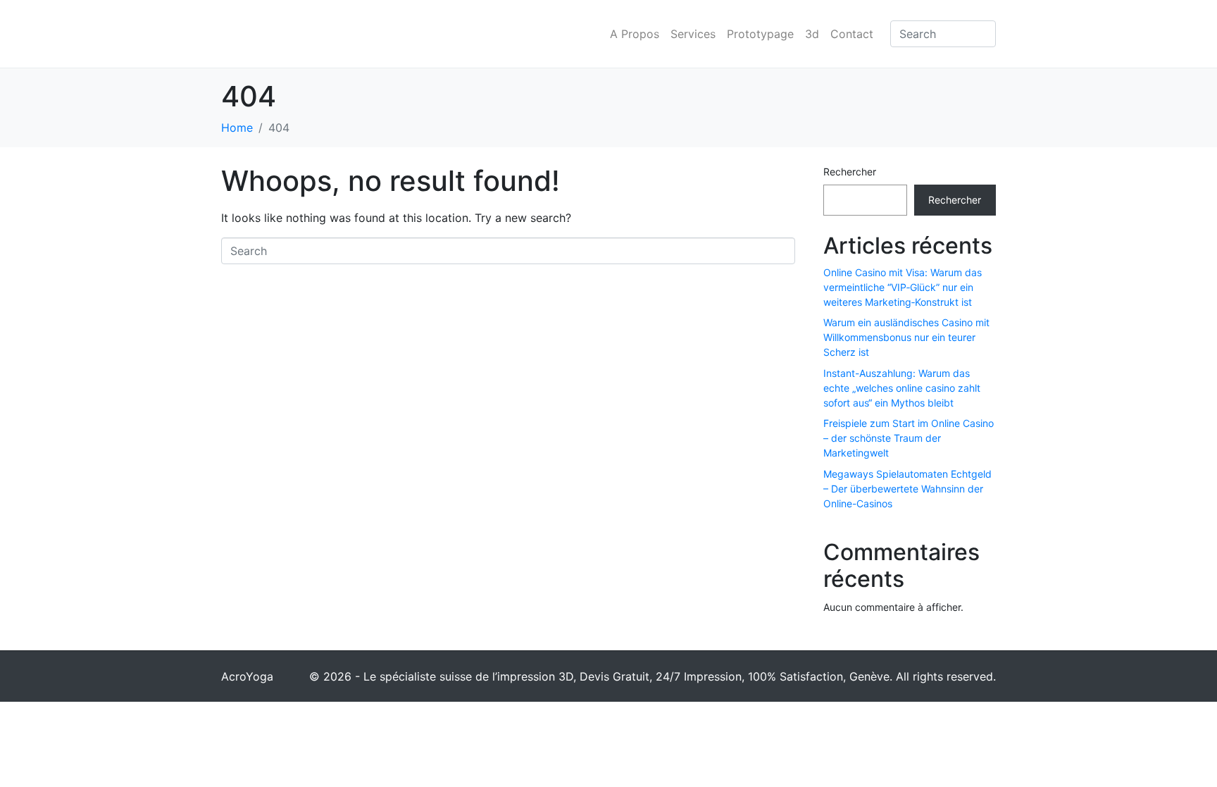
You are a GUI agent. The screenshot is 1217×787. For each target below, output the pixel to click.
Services (693, 34)
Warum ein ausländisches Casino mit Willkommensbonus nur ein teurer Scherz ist (906, 337)
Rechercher (849, 172)
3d (812, 34)
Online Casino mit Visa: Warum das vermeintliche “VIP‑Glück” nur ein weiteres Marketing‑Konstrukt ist (902, 287)
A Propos (634, 34)
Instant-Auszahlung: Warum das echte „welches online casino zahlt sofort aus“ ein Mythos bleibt (901, 388)
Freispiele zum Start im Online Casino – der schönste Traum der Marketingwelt (908, 438)
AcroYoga (247, 676)
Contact (851, 34)
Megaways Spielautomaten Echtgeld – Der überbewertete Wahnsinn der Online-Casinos (907, 488)
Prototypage (760, 34)
